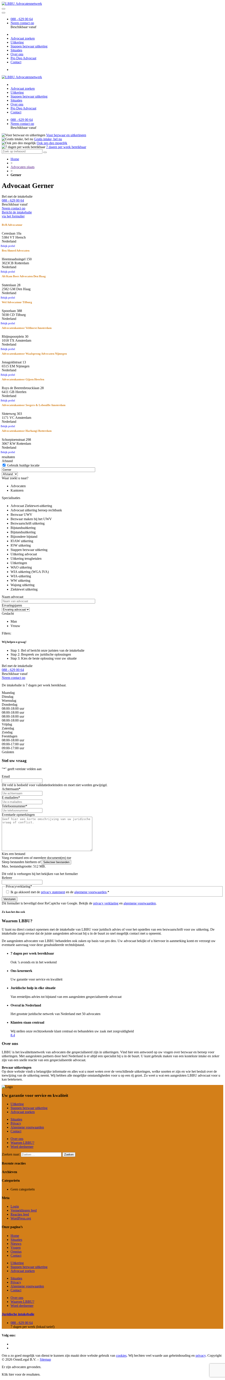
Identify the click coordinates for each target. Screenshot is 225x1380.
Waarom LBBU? (22, 1143)
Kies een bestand (13, 854)
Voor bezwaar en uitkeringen (66, 135)
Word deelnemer (22, 1146)
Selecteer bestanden (56, 862)
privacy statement (53, 892)
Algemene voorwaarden (27, 1127)
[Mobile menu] (3, 12)
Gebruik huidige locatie (23, 465)
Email (6, 776)
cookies (121, 1355)
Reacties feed (20, 1214)
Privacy (16, 1123)
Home (15, 159)
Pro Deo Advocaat (23, 58)
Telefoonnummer (14, 806)
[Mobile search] (3, 8)
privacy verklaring (105, 903)
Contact (16, 62)
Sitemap (45, 1359)
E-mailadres (11, 797)
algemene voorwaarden (90, 892)
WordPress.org (21, 1218)
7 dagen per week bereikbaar (66, 147)
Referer (7, 878)
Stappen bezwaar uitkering (29, 46)
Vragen (16, 1247)
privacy (201, 1355)
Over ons (17, 54)
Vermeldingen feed (24, 1210)
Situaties (16, 50)
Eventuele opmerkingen (18, 815)
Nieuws (16, 1243)
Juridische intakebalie (18, 1314)
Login (15, 1206)
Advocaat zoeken (23, 38)
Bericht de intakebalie (17, 214)
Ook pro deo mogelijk (52, 143)
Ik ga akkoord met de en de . (60, 892)
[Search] (45, 152)
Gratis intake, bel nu (48, 139)
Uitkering (17, 42)
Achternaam (11, 789)
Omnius (16, 1251)
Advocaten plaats (22, 167)
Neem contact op (22, 23)
